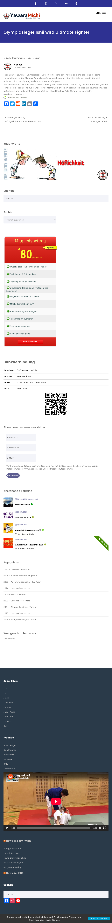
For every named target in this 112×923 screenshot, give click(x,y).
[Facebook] (35, 3)
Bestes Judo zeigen (13, 862)
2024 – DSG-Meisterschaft (17, 588)
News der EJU (14, 873)
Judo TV (8, 707)
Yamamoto (9, 768)
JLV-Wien (8, 702)
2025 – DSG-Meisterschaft (17, 613)
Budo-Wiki (9, 754)
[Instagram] (46, 3)
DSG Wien (8, 759)
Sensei (18, 64)
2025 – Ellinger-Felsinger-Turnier (20, 619)
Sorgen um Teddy (12, 867)
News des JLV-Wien (18, 841)
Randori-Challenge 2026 (28, 530)
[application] (56, 801)
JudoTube (9, 716)
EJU (5, 688)
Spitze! (50, 247)
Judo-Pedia (9, 712)
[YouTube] (66, 3)
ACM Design (10, 745)
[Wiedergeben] (7, 828)
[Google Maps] (76, 3)
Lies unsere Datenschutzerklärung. (55, 468)
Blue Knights (10, 750)
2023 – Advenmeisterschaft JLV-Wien (22, 582)
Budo (8, 58)
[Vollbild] (104, 828)
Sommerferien (22, 504)
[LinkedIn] (56, 3)
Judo (29, 58)
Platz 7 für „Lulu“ (11, 853)
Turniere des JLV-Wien (15, 594)
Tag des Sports (23, 517)
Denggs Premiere (12, 848)
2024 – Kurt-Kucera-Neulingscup (20, 575)
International (18, 58)
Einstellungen (99, 919)
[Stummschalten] (100, 828)
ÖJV (5, 726)
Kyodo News (17, 94)
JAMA (6, 698)
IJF (5, 693)
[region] (56, 164)
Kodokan (8, 721)
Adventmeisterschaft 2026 (29, 545)
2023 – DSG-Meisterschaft (17, 600)
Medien (36, 58)
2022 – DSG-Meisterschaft (17, 569)
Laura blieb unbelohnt (15, 858)
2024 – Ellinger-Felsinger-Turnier (20, 607)
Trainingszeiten (30, 342)
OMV (6, 764)
